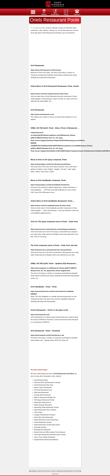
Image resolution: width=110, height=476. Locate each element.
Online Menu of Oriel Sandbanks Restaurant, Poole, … (53, 201)
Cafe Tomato (38, 412)
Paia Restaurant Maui (41, 380)
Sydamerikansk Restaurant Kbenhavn (46, 439)
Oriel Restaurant (37, 65)
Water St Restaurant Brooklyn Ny (44, 397)
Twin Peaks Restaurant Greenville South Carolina (50, 434)
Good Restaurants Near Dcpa (43, 385)
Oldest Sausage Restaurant (43, 405)
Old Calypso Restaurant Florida (44, 400)
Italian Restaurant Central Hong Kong (46, 420)
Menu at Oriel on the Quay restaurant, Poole (49, 160)
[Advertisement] (55, 48)
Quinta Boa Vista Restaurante (43, 417)
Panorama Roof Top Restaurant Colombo (47, 382)
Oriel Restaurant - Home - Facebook (45, 331)
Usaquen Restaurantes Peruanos (44, 415)
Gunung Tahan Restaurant (42, 395)
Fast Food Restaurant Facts (43, 390)
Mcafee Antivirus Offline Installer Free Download (49, 432)
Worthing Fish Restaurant (42, 429)
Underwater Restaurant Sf (42, 402)
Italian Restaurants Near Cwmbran (45, 410)
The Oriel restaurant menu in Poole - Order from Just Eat (54, 245)
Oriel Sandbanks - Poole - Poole (44, 287)
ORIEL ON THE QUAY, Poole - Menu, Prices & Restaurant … (55, 128)
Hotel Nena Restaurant (41, 392)
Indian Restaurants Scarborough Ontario (47, 425)
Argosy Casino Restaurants (43, 387)
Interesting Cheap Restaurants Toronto (46, 407)
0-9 (30, 471)
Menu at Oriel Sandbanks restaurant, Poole (48, 180)
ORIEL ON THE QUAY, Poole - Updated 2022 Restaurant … (54, 263)
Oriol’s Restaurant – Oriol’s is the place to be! (49, 310)
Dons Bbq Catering (40, 427)
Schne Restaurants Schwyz (43, 422)
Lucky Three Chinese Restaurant (44, 437)
